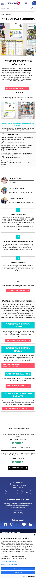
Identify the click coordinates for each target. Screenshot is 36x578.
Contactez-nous (11, 492)
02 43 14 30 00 (19, 482)
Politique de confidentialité (9, 564)
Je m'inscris (18, 512)
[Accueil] (14, 3)
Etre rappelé (26, 492)
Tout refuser (18, 572)
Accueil (3, 14)
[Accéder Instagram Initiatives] (11, 524)
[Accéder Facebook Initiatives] (5, 524)
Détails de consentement (8, 561)
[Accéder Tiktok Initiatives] (18, 524)
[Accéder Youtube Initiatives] (24, 524)
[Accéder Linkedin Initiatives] (30, 524)
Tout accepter (18, 569)
